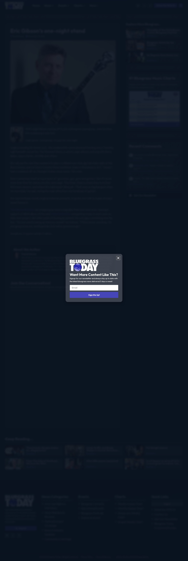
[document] (94, 280)
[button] (118, 258)
